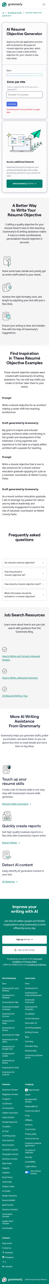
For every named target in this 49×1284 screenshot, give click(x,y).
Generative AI (31, 1023)
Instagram (9, 1257)
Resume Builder (8, 1200)
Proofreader (7, 1228)
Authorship (7, 1182)
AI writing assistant (33, 1028)
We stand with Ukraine (31, 1100)
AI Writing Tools (8, 1136)
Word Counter (8, 1145)
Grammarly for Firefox (8, 1029)
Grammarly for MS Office (10, 1040)
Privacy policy (30, 1134)
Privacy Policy (31, 962)
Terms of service (32, 1138)
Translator (6, 1126)
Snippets (5, 1168)
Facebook (9, 1253)
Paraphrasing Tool (9, 1122)
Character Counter (10, 1150)
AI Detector (8, 881)
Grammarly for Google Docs (8, 1047)
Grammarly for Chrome (8, 1015)
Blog (27, 1037)
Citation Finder (8, 1186)
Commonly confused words (33, 1056)
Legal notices (30, 1166)
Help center (7, 1243)
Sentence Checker (10, 1209)
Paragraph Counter (10, 1154)
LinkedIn (8, 1266)
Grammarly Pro (31, 988)
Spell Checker (8, 1205)
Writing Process (31, 1032)
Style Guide (7, 1163)
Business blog (30, 1051)
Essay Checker (8, 1117)
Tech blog (29, 1041)
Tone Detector (8, 1140)
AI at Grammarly (32, 1018)
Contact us (6, 1248)
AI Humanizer (8, 1108)
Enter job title (16, 82)
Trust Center (30, 1129)
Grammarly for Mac (10, 1002)
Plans (27, 983)
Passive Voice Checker (7, 1222)
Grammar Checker (10, 1090)
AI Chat (5, 1131)
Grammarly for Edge (10, 1035)
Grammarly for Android (8, 1073)
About (27, 1095)
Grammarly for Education (31, 1008)
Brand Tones (7, 1177)
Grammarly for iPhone (8, 1061)
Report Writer (9, 842)
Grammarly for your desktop (10, 989)
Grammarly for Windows (8, 996)
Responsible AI (31, 1106)
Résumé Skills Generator (15, 804)
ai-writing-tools (15, 12)
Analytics (6, 1173)
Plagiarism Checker (10, 1094)
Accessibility (30, 1162)
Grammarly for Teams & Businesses (33, 994)
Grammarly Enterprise (30, 1001)
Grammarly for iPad (10, 1067)
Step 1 (9, 70)
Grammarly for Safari (8, 1022)
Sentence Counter (10, 1159)
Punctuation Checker (7, 1215)
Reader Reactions (9, 1196)
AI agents (6, 1099)
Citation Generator (10, 1113)
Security (28, 1157)
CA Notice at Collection (36, 965)
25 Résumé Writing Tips (15, 695)
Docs (4, 983)
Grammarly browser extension (10, 1008)
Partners (28, 1125)
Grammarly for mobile (8, 1054)
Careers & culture (32, 1111)
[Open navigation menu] (44, 4)
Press (27, 1115)
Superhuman (33, 1090)
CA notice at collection (30, 1151)
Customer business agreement (33, 1144)
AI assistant (30, 1014)
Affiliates (28, 1120)
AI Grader (6, 1191)
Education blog (31, 1046)
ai (3, 12)
